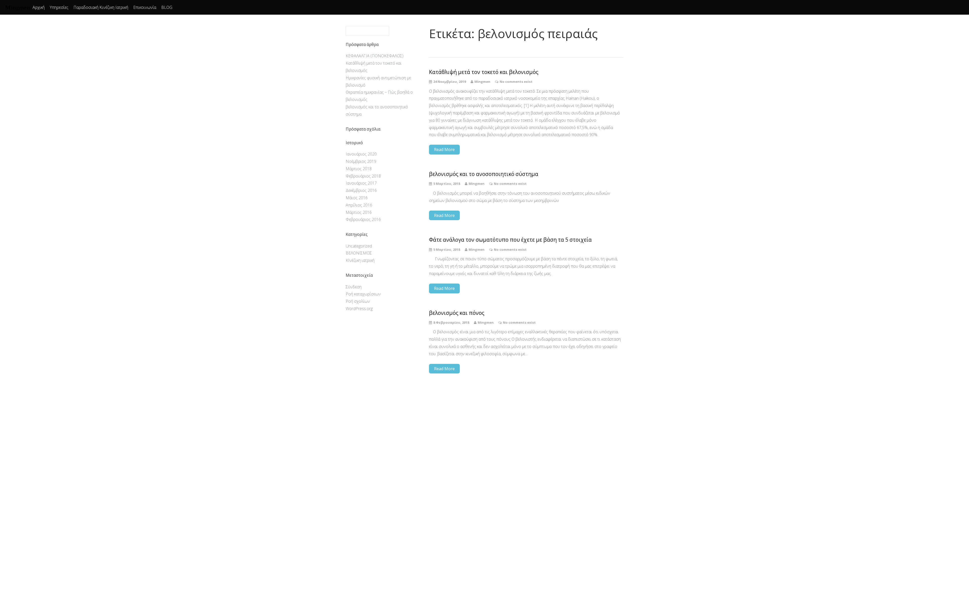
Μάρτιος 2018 (359, 168)
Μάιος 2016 (357, 197)
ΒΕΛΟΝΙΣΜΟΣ (359, 253)
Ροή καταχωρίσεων (363, 294)
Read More (444, 149)
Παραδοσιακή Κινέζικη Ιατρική (100, 7)
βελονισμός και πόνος (456, 313)
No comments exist (516, 81)
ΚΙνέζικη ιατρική (360, 260)
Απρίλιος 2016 (359, 205)
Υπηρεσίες (59, 7)
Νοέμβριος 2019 (361, 161)
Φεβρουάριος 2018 (363, 176)
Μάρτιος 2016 (359, 212)
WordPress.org (359, 308)
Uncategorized (359, 246)
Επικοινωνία (144, 7)
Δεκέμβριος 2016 (361, 190)
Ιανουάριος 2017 (361, 183)
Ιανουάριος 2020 (361, 154)
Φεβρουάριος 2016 (363, 219)
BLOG (166, 7)
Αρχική (39, 7)
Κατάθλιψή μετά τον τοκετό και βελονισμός (483, 72)
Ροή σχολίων (358, 301)
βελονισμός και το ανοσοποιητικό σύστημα (483, 174)
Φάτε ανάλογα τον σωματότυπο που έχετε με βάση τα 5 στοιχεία (510, 240)
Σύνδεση (354, 287)
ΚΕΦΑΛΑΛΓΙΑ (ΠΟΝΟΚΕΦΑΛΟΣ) (374, 56)
